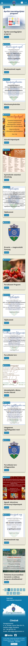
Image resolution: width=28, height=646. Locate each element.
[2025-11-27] (14, 572)
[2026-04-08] (14, 29)
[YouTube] (8, 635)
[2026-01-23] (14, 352)
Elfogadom (14, 644)
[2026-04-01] (14, 101)
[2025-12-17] (14, 462)
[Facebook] (15, 635)
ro (26, 2)
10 (14, 593)
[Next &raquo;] (20, 593)
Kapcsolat (10, 598)
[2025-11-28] (14, 536)
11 (18, 593)
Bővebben (17, 641)
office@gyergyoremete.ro (16, 631)
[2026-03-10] (14, 172)
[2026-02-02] (14, 282)
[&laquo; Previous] (3, 590)
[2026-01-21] (14, 387)
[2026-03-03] (14, 209)
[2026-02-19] (14, 244)
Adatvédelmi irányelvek (14, 600)
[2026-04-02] (14, 66)
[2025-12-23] (14, 424)
